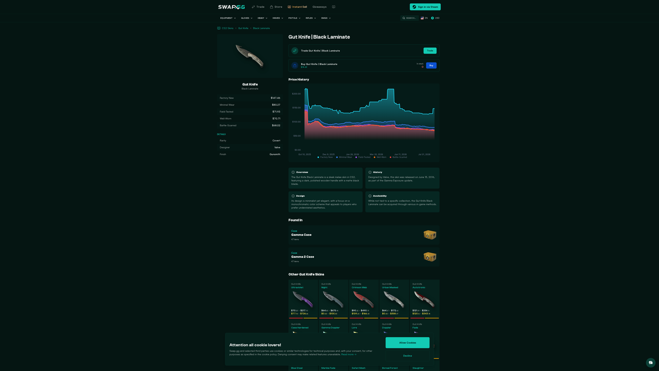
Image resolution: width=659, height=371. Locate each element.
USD (435, 18)
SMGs (324, 18)
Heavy (261, 18)
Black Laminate (261, 28)
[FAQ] (334, 6)
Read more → (348, 354)
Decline (407, 355)
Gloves (245, 18)
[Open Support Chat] (651, 363)
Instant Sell (299, 6)
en (426, 18)
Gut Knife (243, 28)
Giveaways (319, 6)
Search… (411, 18)
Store (278, 6)
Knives (276, 18)
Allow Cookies (407, 342)
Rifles (309, 18)
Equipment (226, 18)
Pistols (292, 18)
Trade (260, 6)
